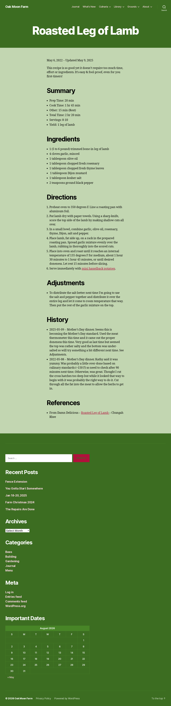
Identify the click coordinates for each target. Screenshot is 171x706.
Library (117, 6)
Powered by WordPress (67, 698)
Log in (9, 592)
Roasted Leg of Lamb (95, 413)
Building (10, 556)
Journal (75, 6)
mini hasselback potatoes (98, 268)
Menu (9, 570)
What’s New (89, 6)
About (146, 6)
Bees (8, 552)
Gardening (12, 561)
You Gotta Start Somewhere (24, 488)
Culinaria (103, 6)
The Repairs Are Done (20, 509)
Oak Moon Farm (16, 6)
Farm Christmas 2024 (19, 502)
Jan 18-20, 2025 (16, 495)
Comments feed (16, 601)
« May (10, 677)
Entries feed (13, 596)
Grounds (132, 6)
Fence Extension (16, 481)
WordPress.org (15, 606)
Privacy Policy (43, 698)
